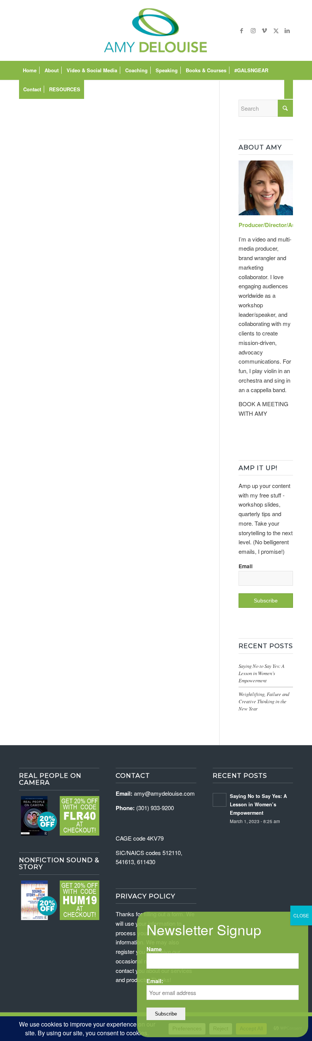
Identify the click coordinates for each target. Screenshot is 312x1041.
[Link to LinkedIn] (287, 30)
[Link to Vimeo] (264, 30)
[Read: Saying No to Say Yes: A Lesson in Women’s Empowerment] (219, 800)
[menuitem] (29, 70)
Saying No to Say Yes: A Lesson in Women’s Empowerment (262, 673)
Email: (154, 981)
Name (154, 949)
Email (246, 566)
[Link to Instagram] (253, 30)
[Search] (288, 89)
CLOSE (301, 915)
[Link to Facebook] (241, 30)
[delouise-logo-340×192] (156, 30)
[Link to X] (276, 30)
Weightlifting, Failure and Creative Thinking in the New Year (264, 701)
